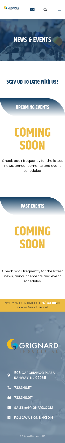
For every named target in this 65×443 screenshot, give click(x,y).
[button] (45, 9)
